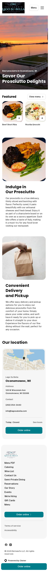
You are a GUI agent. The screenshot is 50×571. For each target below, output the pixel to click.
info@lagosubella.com (16, 412)
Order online (24, 430)
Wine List (9, 471)
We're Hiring (10, 496)
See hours (37, 422)
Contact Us (10, 475)
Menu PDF (9, 462)
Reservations (11, 483)
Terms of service (12, 526)
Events (8, 492)
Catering (8, 467)
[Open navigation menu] (42, 8)
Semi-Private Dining (14, 479)
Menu (34, 7)
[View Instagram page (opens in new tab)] (10, 544)
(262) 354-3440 (13, 406)
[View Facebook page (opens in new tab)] (6, 544)
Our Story (9, 487)
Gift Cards (9, 500)
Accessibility (10, 530)
